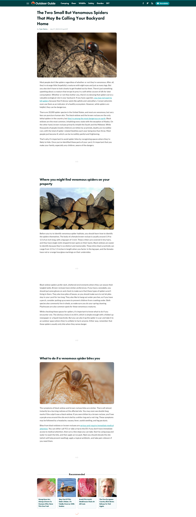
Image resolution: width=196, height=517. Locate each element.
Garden (100, 3)
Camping (65, 3)
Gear (73, 3)
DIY (108, 3)
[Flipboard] (147, 4)
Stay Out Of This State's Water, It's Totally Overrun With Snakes (67, 502)
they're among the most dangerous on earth (87, 118)
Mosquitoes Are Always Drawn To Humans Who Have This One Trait (45, 502)
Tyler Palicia (43, 29)
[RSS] (152, 4)
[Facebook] (143, 4)
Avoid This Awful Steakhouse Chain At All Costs (87, 501)
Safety (91, 3)
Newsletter (164, 3)
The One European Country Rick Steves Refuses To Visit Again (106, 502)
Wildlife (82, 3)
